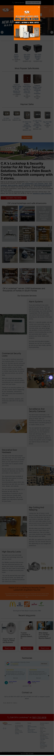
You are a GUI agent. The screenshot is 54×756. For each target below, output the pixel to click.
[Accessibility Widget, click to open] (51, 377)
